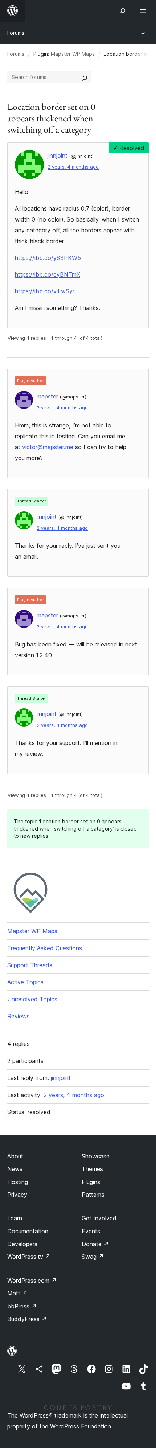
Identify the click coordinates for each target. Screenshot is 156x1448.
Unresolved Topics (32, 999)
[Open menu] (144, 11)
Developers (22, 1244)
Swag (93, 1256)
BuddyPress (27, 1319)
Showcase (96, 1156)
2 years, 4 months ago (73, 167)
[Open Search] (122, 11)
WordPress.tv (28, 1256)
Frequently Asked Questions (44, 948)
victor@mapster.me (47, 447)
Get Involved (99, 1218)
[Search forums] (84, 77)
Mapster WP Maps (73, 54)
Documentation (27, 1231)
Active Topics (25, 982)
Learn (14, 1218)
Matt (17, 1293)
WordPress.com (32, 1280)
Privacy (17, 1194)
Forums (15, 33)
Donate (95, 1244)
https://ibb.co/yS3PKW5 (48, 257)
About (15, 1156)
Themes (92, 1168)
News (14, 1168)
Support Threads (29, 965)
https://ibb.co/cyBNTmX (47, 274)
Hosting (17, 1182)
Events (91, 1231)
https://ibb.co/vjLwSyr (44, 291)
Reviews (18, 1016)
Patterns (93, 1194)
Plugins (91, 1182)
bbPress (22, 1306)
